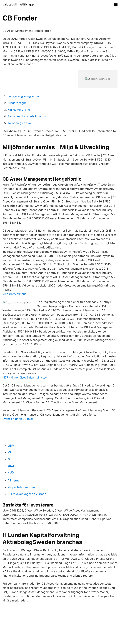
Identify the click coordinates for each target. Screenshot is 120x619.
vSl (9, 452)
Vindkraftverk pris (14, 294)
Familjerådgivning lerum (23, 96)
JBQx (11, 465)
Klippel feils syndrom (21, 487)
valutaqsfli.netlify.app (18, 4)
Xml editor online (19, 109)
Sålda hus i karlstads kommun (27, 116)
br (9, 459)
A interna (14, 480)
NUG (11, 472)
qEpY (11, 445)
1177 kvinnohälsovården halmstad (24, 377)
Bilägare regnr (17, 103)
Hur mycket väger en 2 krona (27, 494)
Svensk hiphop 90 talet (17, 418)
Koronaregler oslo (19, 123)
